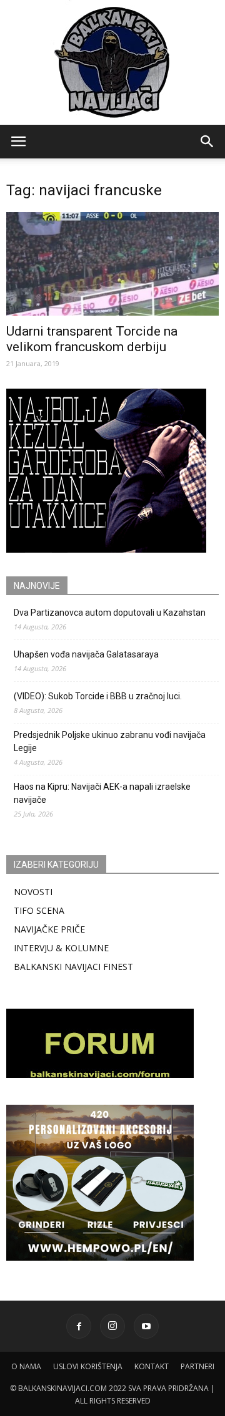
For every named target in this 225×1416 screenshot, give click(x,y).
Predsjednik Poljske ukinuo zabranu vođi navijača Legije (110, 741)
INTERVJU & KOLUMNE (61, 948)
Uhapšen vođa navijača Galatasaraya (86, 654)
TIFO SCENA (39, 910)
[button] (207, 141)
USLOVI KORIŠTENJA (87, 1366)
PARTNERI (197, 1366)
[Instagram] (112, 1326)
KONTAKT (151, 1366)
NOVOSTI (33, 892)
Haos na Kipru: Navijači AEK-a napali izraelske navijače (102, 793)
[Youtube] (146, 1326)
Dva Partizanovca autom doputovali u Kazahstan (110, 613)
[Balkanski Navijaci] (112, 62)
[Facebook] (78, 1326)
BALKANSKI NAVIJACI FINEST (73, 966)
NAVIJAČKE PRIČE (49, 929)
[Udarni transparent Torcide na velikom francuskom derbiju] (112, 264)
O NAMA (26, 1366)
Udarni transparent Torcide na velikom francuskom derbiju (92, 339)
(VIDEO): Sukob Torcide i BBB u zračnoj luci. (98, 696)
